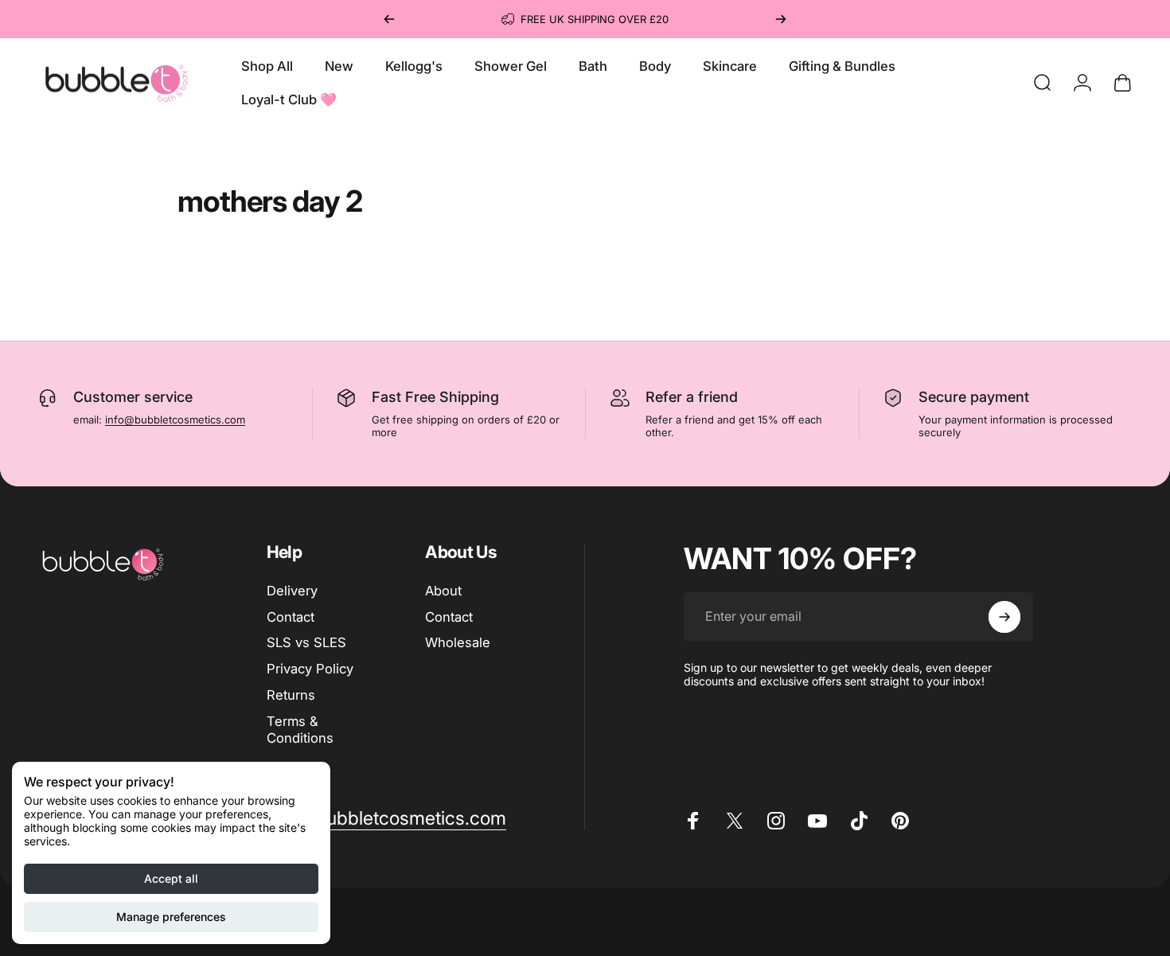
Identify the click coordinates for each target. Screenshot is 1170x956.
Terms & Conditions (300, 729)
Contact (290, 617)
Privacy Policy (310, 669)
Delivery (292, 591)
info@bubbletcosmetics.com (175, 419)
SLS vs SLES (306, 643)
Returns (291, 695)
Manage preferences (171, 916)
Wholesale (457, 643)
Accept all (171, 878)
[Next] (780, 19)
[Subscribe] (1004, 617)
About (443, 591)
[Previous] (389, 19)
